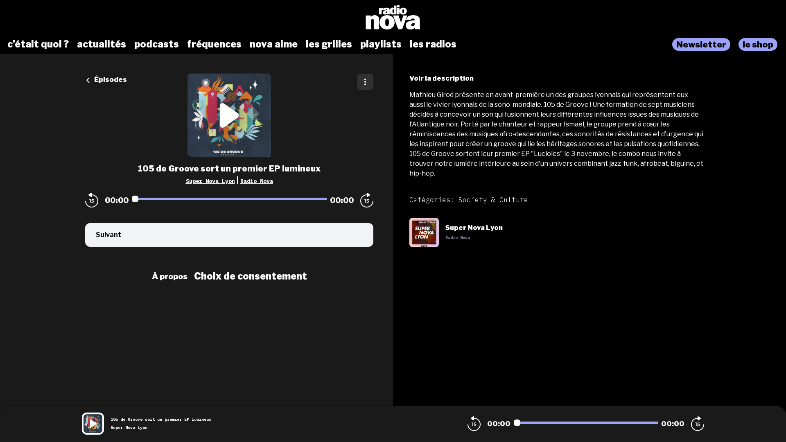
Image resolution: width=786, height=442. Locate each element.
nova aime (274, 44)
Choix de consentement (250, 276)
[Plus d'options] (365, 82)
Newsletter (701, 44)
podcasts (156, 44)
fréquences (214, 44)
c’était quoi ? (38, 44)
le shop (758, 44)
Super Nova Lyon (210, 181)
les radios (433, 44)
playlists (381, 44)
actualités (101, 44)
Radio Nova (256, 181)
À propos (169, 276)
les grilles (329, 44)
